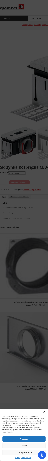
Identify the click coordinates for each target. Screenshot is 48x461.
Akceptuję (24, 439)
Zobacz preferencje (24, 452)
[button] (44, 412)
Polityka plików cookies (23, 458)
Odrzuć (24, 445)
